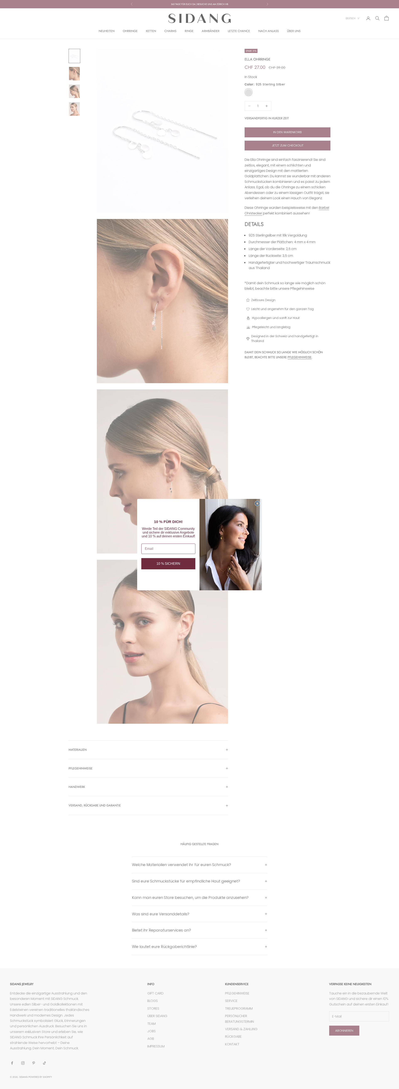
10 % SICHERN (168, 563)
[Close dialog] (257, 503)
